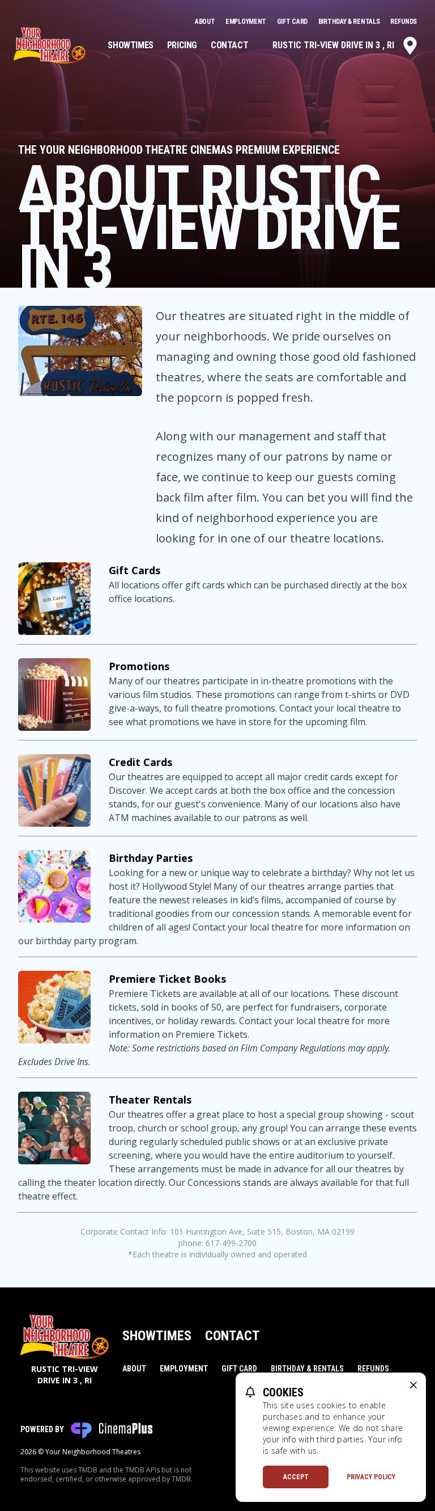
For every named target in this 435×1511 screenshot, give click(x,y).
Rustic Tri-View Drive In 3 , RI (333, 45)
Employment (246, 22)
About (205, 22)
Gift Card (293, 22)
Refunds (403, 22)
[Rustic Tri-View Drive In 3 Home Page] (49, 45)
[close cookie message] (413, 1385)
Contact (229, 45)
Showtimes (130, 45)
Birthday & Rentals (349, 22)
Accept (296, 1477)
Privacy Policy (371, 1477)
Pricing (182, 45)
